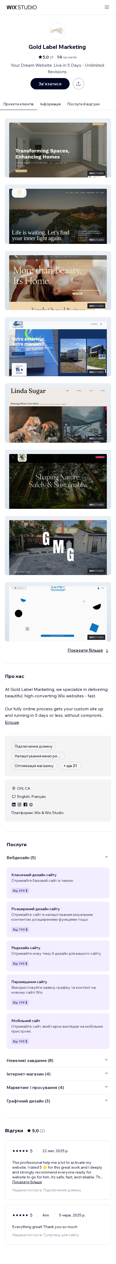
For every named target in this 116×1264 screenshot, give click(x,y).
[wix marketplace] (21, 7)
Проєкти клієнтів (18, 104)
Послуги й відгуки (83, 104)
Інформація (50, 104)
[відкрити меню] (107, 7)
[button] (58, 147)
